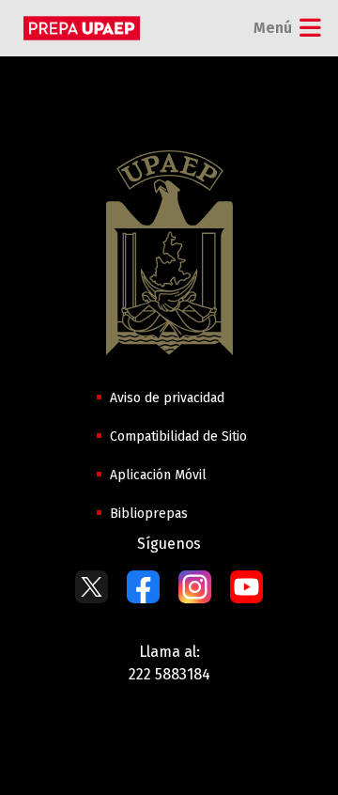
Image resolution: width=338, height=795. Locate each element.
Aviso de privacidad (167, 398)
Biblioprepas (149, 514)
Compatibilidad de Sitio (178, 436)
